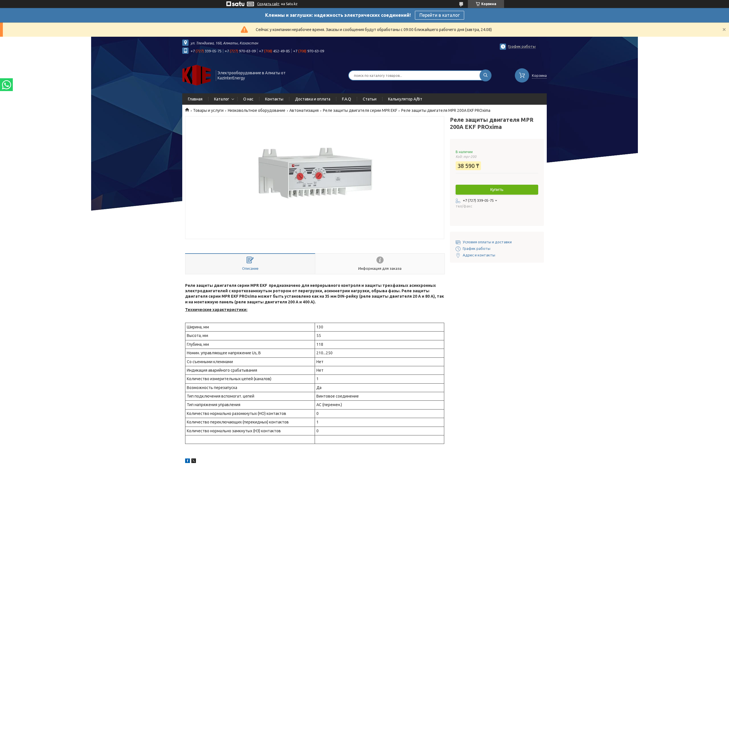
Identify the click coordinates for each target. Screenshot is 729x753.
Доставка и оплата (312, 99)
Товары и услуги (208, 110)
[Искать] (486, 75)
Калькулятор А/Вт (405, 99)
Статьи (369, 99)
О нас (248, 99)
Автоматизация (304, 110)
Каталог (221, 99)
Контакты (274, 99)
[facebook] (187, 461)
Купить (496, 189)
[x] (193, 461)
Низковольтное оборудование (256, 110)
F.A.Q (346, 99)
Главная (195, 99)
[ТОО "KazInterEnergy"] (196, 75)
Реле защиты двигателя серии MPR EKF (360, 110)
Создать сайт (268, 4)
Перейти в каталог (439, 15)
